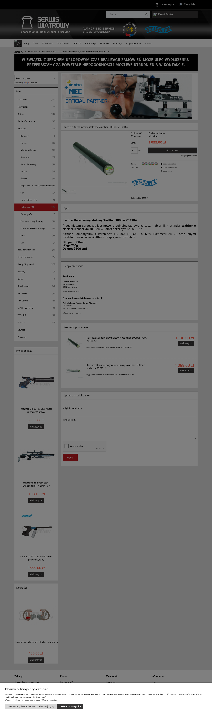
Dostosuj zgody (47, 706)
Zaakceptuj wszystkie (70, 706)
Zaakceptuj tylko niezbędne (21, 706)
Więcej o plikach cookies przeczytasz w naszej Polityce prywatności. (31, 700)
